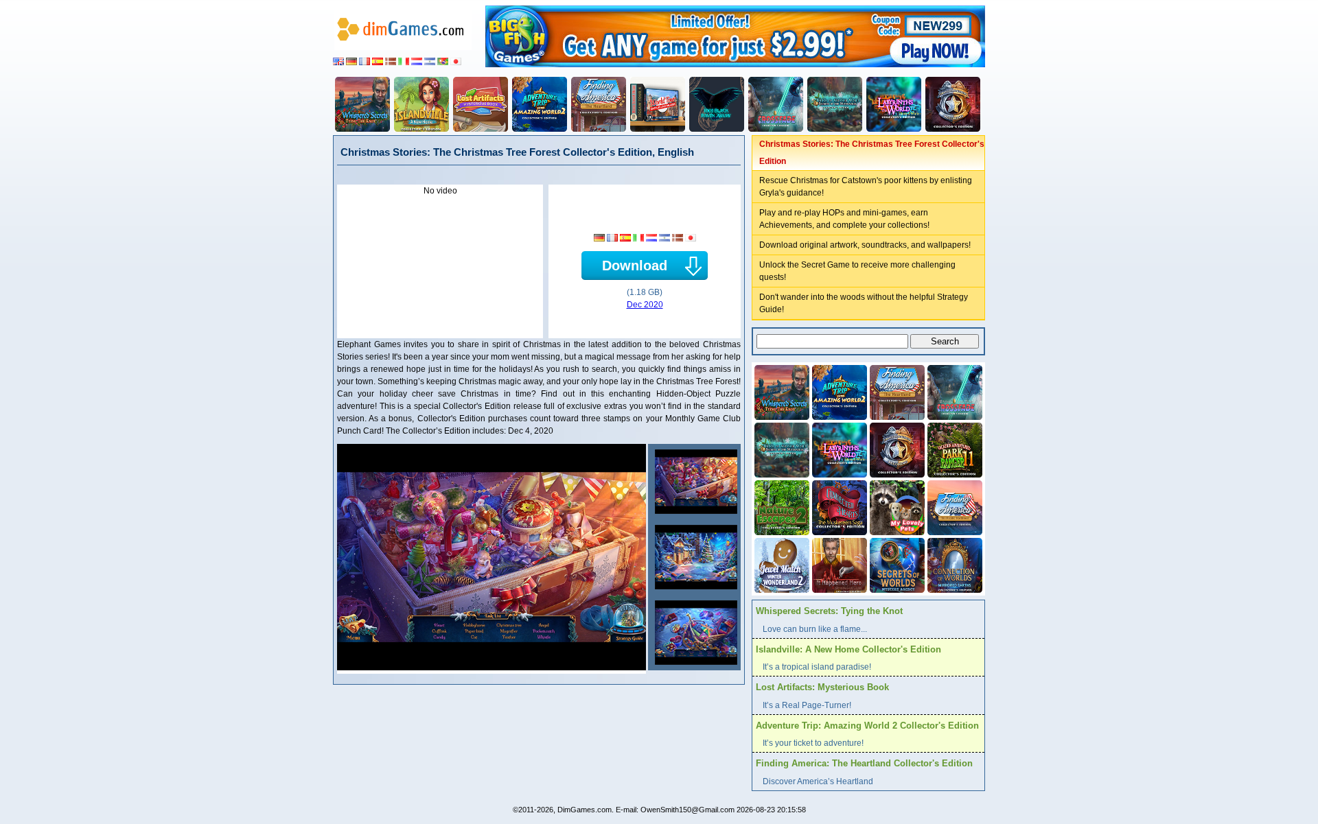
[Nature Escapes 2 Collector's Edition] (780, 506)
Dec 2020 (645, 304)
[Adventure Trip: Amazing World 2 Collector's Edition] (539, 104)
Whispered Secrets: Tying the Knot (829, 611)
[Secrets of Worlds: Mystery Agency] (896, 564)
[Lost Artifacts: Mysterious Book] (480, 104)
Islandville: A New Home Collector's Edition (848, 649)
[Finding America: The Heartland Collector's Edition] (598, 104)
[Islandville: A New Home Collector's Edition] (421, 104)
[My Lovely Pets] (896, 506)
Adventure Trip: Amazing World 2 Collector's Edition (867, 725)
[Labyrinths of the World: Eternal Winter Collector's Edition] (893, 104)
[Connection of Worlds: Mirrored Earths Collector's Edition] (953, 564)
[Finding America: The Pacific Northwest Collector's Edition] (953, 506)
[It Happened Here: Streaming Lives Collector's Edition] (838, 564)
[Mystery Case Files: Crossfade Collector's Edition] (775, 104)
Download (634, 265)
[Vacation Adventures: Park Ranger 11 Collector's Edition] (953, 449)
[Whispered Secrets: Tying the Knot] (362, 104)
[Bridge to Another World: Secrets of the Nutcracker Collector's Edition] (834, 104)
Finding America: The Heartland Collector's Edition (864, 763)
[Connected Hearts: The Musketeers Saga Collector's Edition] (838, 506)
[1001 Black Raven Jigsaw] (716, 104)
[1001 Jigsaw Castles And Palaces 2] (657, 104)
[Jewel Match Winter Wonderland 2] (780, 564)
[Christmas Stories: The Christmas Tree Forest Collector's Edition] (694, 481)
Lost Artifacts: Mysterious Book (822, 687)
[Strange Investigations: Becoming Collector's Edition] (952, 104)
